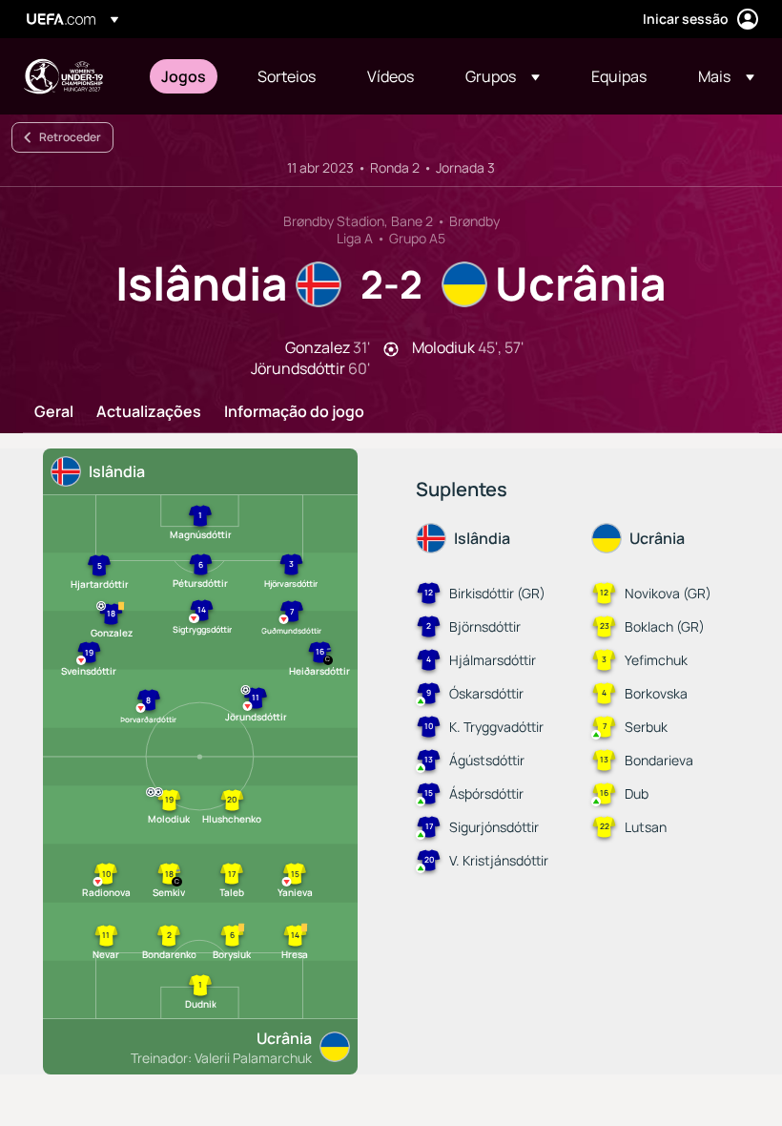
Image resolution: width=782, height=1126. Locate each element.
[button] (502, 76)
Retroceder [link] (70, 137)
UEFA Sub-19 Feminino (63, 76)
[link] (183, 76)
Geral (53, 412)
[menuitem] (185, 76)
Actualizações (148, 412)
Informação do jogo (294, 412)
